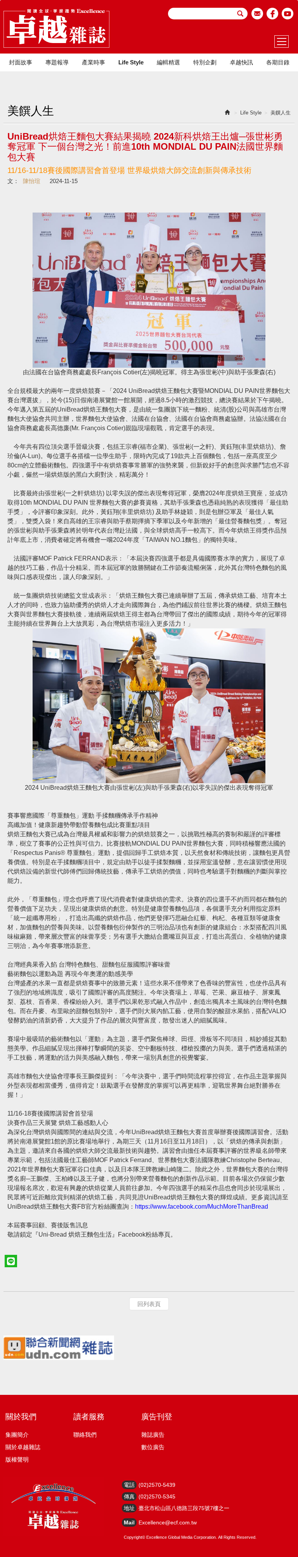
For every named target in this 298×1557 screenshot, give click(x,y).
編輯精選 (168, 62)
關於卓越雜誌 (22, 1447)
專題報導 (57, 62)
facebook (272, 13)
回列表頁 (149, 1304)
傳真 (129, 1496)
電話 (129, 1485)
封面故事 (20, 62)
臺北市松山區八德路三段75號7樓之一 (184, 1508)
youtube (288, 13)
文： (13, 181)
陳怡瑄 (31, 181)
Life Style (131, 62)
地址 (129, 1508)
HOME (56, 28)
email (257, 13)
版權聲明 (17, 1459)
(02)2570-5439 (157, 1485)
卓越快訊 (241, 62)
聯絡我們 (85, 1434)
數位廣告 (153, 1447)
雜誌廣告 (153, 1434)
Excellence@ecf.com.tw (168, 1522)
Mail (129, 1522)
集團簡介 (17, 1434)
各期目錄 (277, 62)
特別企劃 (205, 62)
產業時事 (93, 62)
